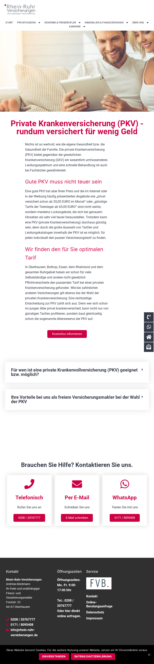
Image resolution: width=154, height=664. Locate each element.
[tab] (77, 372)
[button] (67, 334)
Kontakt (91, 596)
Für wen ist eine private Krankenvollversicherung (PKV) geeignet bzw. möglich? (74, 372)
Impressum (94, 618)
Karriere (75, 26)
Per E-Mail (77, 498)
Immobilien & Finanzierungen (104, 22)
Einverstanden (54, 656)
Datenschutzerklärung (93, 656)
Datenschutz (95, 612)
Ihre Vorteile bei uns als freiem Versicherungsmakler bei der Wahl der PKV (75, 399)
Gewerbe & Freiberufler (60, 22)
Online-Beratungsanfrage (98, 604)
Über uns (138, 22)
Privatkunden (26, 22)
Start (9, 22)
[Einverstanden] (149, 655)
